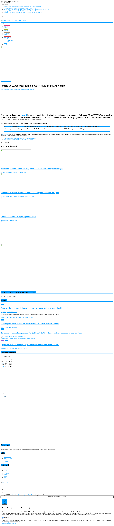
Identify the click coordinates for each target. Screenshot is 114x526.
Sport (5, 477)
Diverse (2, 304)
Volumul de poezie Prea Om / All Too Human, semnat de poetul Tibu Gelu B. (23, 12)
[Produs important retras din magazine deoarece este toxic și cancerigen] (16, 165)
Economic (6, 31)
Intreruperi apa (4, 81)
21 (8, 364)
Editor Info (14, 312)
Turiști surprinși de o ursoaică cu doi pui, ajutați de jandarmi (19, 139)
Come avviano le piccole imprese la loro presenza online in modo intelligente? (23, 6)
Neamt (9, 81)
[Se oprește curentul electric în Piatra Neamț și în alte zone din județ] (16, 188)
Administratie (7, 26)
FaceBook (6, 459)
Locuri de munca (8, 478)
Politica (5, 34)
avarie (27, 89)
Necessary (6, 517)
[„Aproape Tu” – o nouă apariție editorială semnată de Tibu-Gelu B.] (18, 338)
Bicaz (8, 38)
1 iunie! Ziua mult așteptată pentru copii (18, 216)
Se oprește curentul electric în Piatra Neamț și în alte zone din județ (30, 192)
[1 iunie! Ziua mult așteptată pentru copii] (16, 212)
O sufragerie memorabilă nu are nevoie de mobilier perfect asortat (20, 8)
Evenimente (7, 33)
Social (5, 27)
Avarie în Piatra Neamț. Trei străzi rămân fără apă (16, 131)
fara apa (32, 89)
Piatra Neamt (10, 40)
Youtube (6, 461)
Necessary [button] (4, 516)
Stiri (5, 36)
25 (3, 366)
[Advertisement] (47, 101)
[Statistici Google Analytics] (4, 482)
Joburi (5, 43)
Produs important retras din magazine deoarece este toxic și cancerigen (32, 169)
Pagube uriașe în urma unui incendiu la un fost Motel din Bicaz (20, 138)
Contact (6, 44)
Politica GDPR (7, 457)
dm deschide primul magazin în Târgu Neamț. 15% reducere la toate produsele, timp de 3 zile (26, 9)
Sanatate (6, 30)
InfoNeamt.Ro (5, 134)
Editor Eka (23, 89)
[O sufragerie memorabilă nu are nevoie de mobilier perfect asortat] (17, 317)
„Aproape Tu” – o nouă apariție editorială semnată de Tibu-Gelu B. (20, 11)
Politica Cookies (8, 458)
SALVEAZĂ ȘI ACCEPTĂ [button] (9, 523)
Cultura (5, 29)
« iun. (2, 369)
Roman (8, 41)
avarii (24, 115)
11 (3, 363)
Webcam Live (7, 37)
